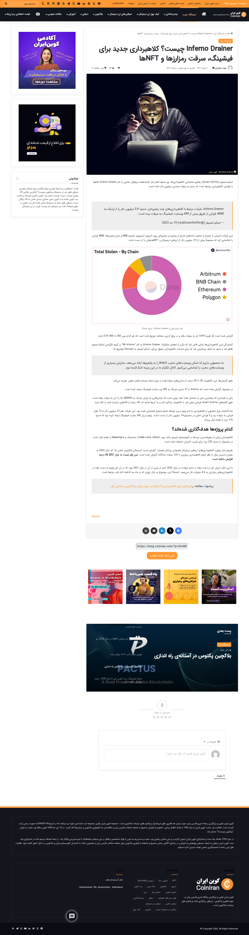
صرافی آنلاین (170, 903)
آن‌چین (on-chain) (146, 880)
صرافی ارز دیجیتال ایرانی (166, 909)
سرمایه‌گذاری (138, 898)
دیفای (85, 14)
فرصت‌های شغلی (176, 3)
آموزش (72, 14)
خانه (228, 33)
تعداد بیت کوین (61, 199)
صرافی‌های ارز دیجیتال (121, 14)
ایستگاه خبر (190, 14)
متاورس (148, 909)
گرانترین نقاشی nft (28, 192)
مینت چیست (59, 195)
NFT (174, 880)
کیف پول (136, 909)
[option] (162, 658)
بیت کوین (138, 886)
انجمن (162, 3)
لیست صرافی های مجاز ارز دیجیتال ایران (59, 203)
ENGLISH (119, 3)
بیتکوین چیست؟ (45, 192)
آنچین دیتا (163, 880)
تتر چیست (45, 206)
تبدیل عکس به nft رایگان (30, 199)
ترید (145, 892)
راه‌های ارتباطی (194, 3)
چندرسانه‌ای (172, 14)
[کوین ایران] (229, 14)
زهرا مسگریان (220, 68)
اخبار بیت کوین (45, 195)
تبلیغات (131, 3)
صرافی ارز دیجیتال (153, 903)
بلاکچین (99, 14)
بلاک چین (151, 886)
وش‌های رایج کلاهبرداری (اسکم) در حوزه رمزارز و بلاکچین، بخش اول (151, 486)
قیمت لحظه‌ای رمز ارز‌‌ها (18, 14)
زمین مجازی (48, 199)
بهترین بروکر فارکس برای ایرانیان (40, 188)
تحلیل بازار (156, 892)
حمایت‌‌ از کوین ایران (147, 3)
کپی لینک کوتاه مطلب (162, 555)
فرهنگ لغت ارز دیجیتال (61, 206)
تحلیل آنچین (170, 892)
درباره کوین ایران (212, 3)
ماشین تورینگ (31, 195)
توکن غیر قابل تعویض (167, 898)
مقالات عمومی (55, 14)
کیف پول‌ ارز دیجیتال (149, 14)
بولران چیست (71, 195)
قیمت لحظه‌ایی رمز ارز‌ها (66, 188)
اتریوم (173, 886)
